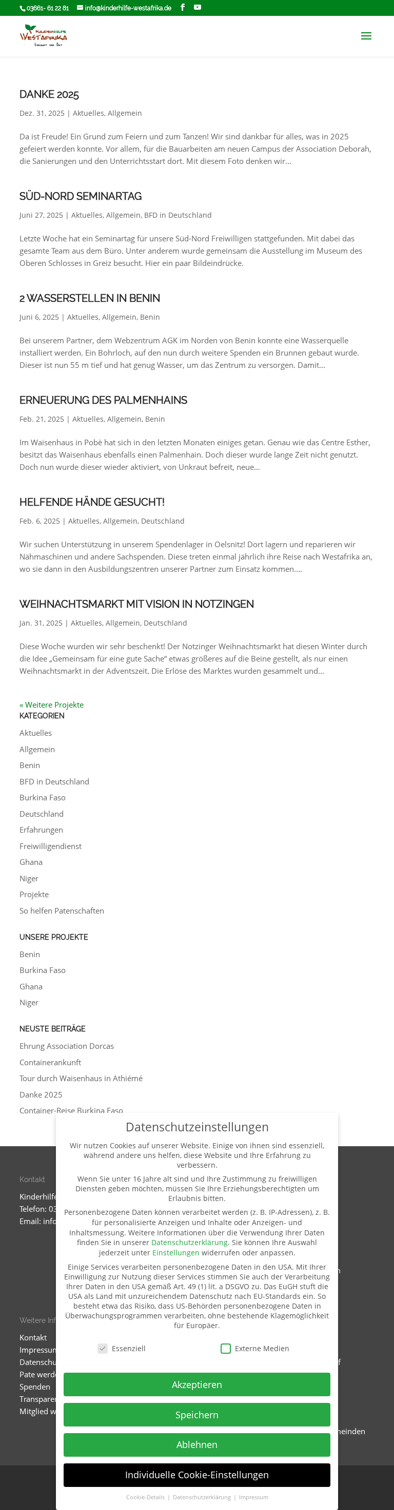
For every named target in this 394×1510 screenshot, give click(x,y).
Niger (28, 878)
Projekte (34, 894)
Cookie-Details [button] (146, 1497)
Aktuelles (88, 113)
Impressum (39, 1349)
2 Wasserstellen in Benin (89, 298)
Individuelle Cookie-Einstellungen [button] (197, 1474)
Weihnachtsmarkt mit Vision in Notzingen (136, 604)
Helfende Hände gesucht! (92, 502)
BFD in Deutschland (178, 215)
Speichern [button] (197, 1415)
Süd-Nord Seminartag (80, 196)
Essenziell (129, 1348)
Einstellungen (176, 1252)
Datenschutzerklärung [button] (202, 1497)
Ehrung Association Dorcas (66, 1046)
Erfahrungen (41, 829)
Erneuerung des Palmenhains (103, 400)
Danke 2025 (49, 94)
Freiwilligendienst (50, 846)
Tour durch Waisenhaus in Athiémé (81, 1078)
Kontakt (33, 1337)
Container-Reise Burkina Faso (71, 1110)
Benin (150, 317)
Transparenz (41, 1399)
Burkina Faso (42, 797)
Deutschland (163, 521)
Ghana (31, 862)
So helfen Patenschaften (61, 910)
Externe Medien (262, 1348)
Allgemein (125, 113)
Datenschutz (41, 1362)
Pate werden (41, 1374)
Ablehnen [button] (197, 1444)
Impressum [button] (253, 1497)
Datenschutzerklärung (189, 1242)
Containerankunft (50, 1062)
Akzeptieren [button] (197, 1384)
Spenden (34, 1386)
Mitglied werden (48, 1411)
